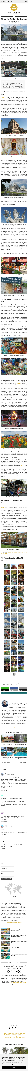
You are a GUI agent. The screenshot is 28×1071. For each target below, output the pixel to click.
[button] (26, 1)
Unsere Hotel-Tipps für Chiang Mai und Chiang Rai (12, 86)
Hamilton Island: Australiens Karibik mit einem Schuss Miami (7, 763)
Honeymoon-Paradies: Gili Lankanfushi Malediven (22, 763)
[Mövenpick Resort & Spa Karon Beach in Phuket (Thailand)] (20, 751)
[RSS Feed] (18, 1028)
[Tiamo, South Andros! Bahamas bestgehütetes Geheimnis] (5, 956)
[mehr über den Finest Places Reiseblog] (14, 922)
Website (2, 873)
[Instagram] (1, 1)
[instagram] (9, 1028)
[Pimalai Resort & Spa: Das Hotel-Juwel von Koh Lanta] (7, 751)
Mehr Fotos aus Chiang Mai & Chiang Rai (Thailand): (13, 87)
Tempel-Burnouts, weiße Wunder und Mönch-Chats (12, 83)
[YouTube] (4, 1)
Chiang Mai (3, 97)
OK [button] (14, 1067)
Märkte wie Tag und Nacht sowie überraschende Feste (13, 84)
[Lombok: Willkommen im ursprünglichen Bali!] (20, 738)
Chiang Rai (19, 383)
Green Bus (22, 465)
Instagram (14, 727)
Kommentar (4, 848)
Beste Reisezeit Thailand (17, 381)
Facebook (19, 727)
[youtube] (12, 1028)
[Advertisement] (14, 1006)
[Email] (8, 1)
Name (2, 863)
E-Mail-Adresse (4, 868)
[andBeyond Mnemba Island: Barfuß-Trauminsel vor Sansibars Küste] (5, 949)
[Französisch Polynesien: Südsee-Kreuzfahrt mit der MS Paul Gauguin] (5, 937)
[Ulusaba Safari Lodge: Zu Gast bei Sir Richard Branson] (5, 943)
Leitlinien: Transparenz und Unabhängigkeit (17, 982)
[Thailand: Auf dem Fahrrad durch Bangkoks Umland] (7, 738)
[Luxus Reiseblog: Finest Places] (14, 7)
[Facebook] (6, 1)
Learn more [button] (16, 1064)
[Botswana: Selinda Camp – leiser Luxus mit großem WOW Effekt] (5, 931)
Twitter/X (10, 727)
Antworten (4, 790)
